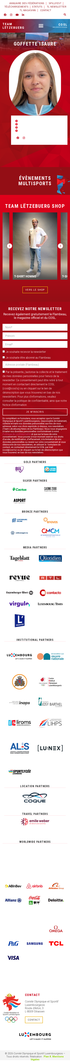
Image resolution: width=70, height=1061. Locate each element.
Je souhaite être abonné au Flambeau (28, 357)
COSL (60, 25)
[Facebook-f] (5, 14)
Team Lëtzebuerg (13, 26)
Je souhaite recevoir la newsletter (26, 351)
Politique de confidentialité (17, 434)
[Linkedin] (22, 14)
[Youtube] (17, 14)
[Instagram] (11, 14)
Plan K (47, 1056)
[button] (64, 14)
